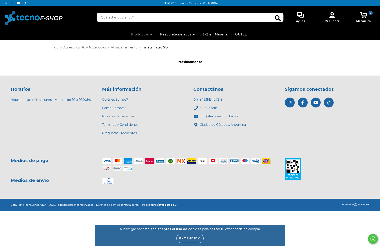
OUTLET (242, 34)
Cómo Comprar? (114, 108)
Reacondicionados (176, 34)
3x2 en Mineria (215, 34)
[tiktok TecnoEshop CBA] (25, 3)
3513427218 (208, 108)
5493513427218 (211, 100)
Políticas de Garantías (118, 116)
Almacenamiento (124, 47)
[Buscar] (278, 18)
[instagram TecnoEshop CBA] (6, 3)
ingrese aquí (167, 204)
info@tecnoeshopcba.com (220, 116)
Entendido (190, 238)
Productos (140, 34)
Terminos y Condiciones (120, 125)
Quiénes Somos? (115, 100)
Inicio (54, 47)
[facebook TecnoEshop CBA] (12, 3)
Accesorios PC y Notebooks (84, 47)
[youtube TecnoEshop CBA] (18, 3)
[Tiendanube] (355, 205)
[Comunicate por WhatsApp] (373, 239)
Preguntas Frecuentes (119, 133)
